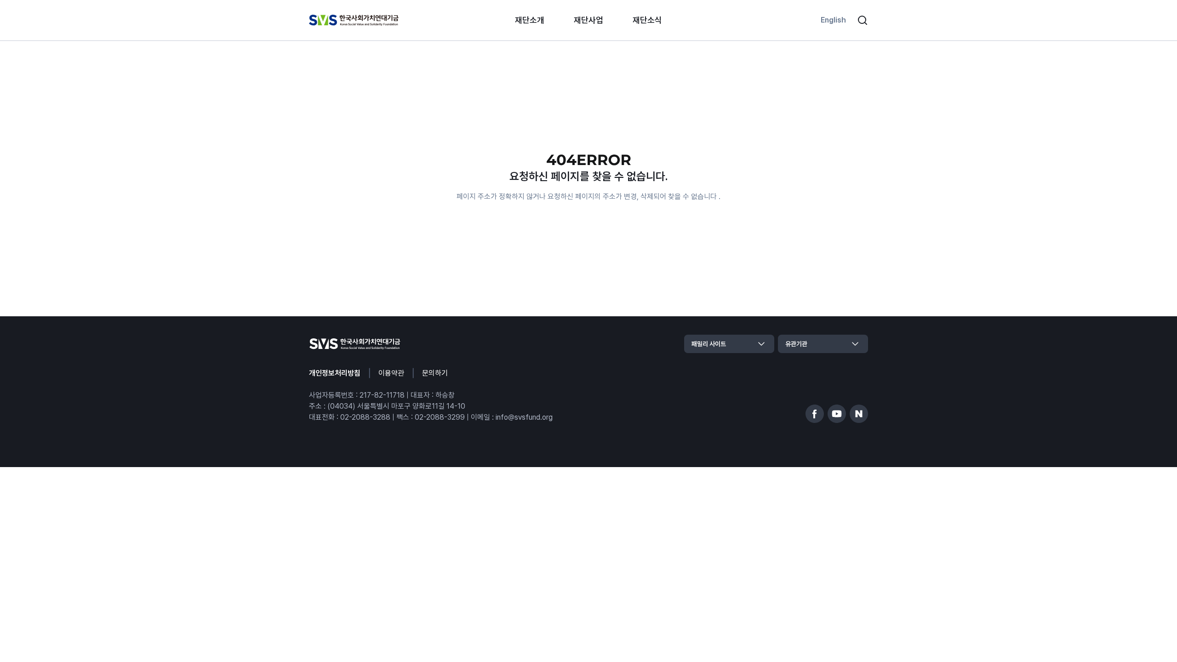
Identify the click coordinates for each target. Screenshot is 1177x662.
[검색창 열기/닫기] (862, 20)
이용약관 (391, 373)
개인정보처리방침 (334, 373)
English (833, 20)
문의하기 (435, 373)
